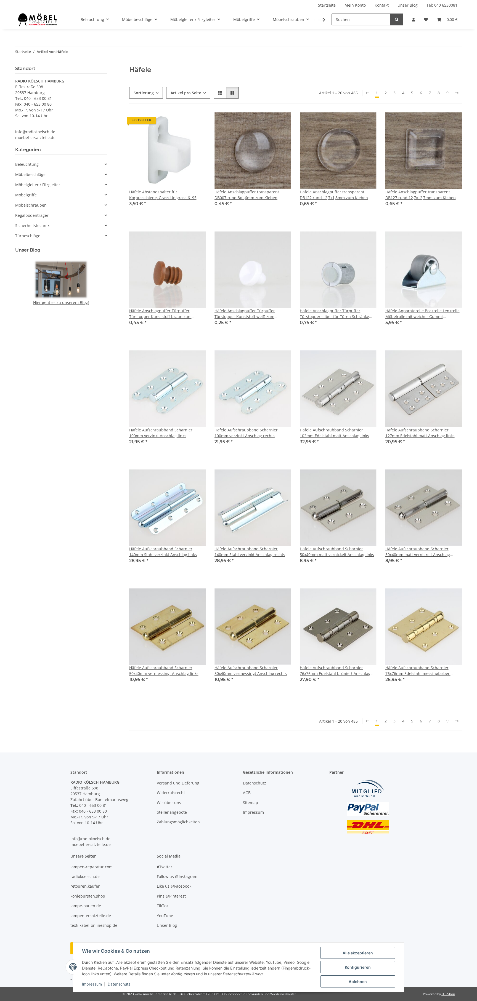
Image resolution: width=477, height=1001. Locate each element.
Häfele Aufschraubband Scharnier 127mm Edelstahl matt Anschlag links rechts (420, 433)
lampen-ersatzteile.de (90, 915)
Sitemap (250, 802)
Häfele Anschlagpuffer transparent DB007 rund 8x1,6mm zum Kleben (246, 194)
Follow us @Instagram (177, 876)
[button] (413, 19)
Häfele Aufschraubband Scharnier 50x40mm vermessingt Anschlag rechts (250, 670)
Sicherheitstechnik (32, 225)
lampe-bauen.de (85, 905)
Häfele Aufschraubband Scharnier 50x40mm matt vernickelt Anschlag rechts (417, 551)
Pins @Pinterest (171, 896)
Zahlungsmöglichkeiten (178, 821)
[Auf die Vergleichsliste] (182, 122)
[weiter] (457, 93)
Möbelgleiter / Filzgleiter (37, 184)
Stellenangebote (172, 812)
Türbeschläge (27, 235)
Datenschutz (119, 984)
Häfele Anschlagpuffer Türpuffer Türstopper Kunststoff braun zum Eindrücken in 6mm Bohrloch (160, 313)
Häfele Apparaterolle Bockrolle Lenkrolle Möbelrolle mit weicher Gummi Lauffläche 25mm (422, 313)
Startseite (327, 5)
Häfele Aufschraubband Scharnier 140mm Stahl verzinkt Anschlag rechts (249, 551)
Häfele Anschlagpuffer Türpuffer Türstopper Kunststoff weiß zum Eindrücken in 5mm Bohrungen (244, 313)
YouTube (165, 915)
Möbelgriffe (26, 194)
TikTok (162, 905)
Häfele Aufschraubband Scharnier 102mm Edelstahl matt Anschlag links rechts (334, 433)
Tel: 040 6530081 (441, 5)
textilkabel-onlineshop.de (93, 925)
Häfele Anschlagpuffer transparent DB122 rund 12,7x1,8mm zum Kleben (334, 194)
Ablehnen (358, 981)
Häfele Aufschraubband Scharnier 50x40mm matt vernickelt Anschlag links (337, 551)
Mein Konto (355, 5)
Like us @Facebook (174, 886)
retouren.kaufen (85, 886)
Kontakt (382, 5)
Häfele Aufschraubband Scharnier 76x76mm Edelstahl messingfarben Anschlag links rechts (418, 670)
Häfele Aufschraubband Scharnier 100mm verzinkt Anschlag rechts (246, 432)
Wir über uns (169, 802)
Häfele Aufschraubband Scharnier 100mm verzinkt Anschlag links (160, 432)
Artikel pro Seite (186, 92)
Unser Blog (408, 5)
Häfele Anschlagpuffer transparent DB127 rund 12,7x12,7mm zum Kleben (420, 194)
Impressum (92, 984)
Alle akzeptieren (358, 953)
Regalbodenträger (32, 215)
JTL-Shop (448, 994)
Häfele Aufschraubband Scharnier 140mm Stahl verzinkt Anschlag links (163, 551)
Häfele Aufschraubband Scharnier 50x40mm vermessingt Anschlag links (163, 670)
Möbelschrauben (31, 205)
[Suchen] (396, 19)
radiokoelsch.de (85, 876)
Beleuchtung (27, 164)
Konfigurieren (358, 967)
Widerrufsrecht (171, 792)
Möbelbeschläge (30, 174)
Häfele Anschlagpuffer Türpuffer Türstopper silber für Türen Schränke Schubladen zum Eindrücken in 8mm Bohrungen (334, 313)
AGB (247, 792)
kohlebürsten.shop (87, 896)
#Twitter (164, 866)
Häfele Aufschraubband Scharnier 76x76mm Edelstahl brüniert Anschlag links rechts (335, 670)
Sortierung (144, 92)
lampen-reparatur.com (91, 866)
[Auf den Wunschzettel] (196, 122)
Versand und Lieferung (178, 783)
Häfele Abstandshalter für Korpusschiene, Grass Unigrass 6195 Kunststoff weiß (163, 195)
